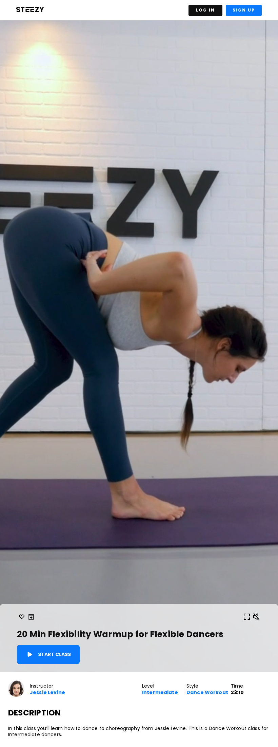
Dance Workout (207, 692)
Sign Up (244, 10)
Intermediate (160, 692)
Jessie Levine (47, 692)
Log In (205, 10)
